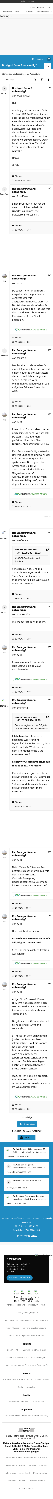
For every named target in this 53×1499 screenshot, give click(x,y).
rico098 (9, 1188)
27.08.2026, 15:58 (20, 1188)
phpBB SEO (32, 1235)
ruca (4, 281)
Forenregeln (47, 1218)
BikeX (42, 1458)
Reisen (9, 1357)
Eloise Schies (12, 1172)
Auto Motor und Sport (27, 1458)
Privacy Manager (12, 1328)
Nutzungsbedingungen (25, 1312)
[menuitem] (40, 59)
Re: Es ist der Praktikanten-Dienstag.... (29, 1196)
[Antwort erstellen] (47, 66)
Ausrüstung (35, 74)
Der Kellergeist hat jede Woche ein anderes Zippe (29, 1199)
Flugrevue (32, 1465)
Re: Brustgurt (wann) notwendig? (24, 190)
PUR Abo (19, 1357)
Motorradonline (40, 1473)
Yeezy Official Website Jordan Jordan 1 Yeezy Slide (29, 1168)
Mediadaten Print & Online (20, 1401)
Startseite (6, 74)
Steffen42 (4, 538)
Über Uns (20, 1305)
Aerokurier (10, 1458)
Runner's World (36, 1481)
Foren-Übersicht (18, 1218)
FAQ (28, 1218)
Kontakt (10, 1305)
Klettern (42, 1465)
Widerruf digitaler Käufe (16, 1365)
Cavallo (21, 1465)
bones (9, 1203)
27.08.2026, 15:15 (19, 1203)
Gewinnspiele (43, 1379)
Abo (18, 1350)
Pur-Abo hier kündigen (35, 1357)
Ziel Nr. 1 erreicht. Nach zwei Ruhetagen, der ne (29, 1152)
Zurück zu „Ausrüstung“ (27, 1130)
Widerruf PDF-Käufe (39, 1365)
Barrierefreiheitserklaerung (34, 1328)
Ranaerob (10, 1156)
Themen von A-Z (26, 1379)
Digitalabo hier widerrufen (32, 1336)
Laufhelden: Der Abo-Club (34, 1350)
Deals (20, 1387)
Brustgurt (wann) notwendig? (22, 90)
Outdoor (11, 1481)
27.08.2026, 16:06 (24, 1172)
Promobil (22, 1481)
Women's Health (26, 1488)
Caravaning (10, 1465)
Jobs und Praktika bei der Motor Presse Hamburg (26, 1415)
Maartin (4, 356)
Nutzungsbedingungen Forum (18, 1320)
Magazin (9, 1350)
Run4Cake (4, 194)
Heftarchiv (39, 1401)
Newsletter (30, 1387)
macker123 (4, 93)
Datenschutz (26, 1222)
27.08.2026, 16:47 (22, 1156)
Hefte (23, 1)
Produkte (31, 1)
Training (17, 11)
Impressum (33, 1305)
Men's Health (24, 1473)
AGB (43, 1305)
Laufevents (28, 11)
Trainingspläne (7, 11)
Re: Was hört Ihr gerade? (23, 1165)
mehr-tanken (10, 1473)
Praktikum (13, 1336)
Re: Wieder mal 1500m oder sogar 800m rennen (29, 1149)
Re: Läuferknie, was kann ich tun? (27, 1181)
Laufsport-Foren (20, 74)
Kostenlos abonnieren (19, 1277)
